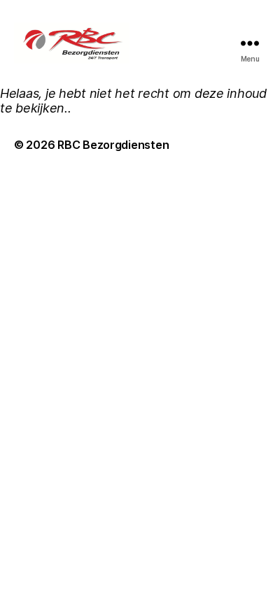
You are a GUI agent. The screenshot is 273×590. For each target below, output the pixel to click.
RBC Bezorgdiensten (113, 145)
